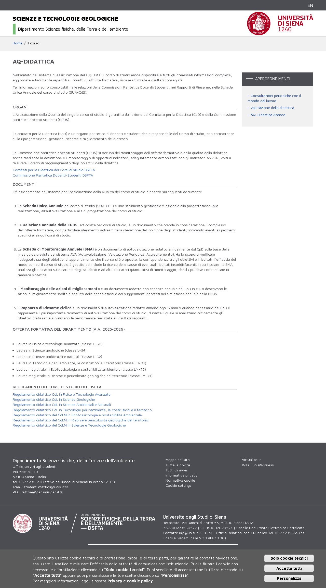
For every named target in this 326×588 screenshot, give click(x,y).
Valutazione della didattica (272, 107)
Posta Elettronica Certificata (281, 528)
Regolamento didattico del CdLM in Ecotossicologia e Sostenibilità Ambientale (77, 415)
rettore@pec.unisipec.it (40, 492)
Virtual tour (251, 459)
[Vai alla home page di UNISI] (280, 32)
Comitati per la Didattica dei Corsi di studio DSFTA (54, 170)
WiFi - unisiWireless (258, 465)
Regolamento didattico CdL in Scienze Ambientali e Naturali (62, 404)
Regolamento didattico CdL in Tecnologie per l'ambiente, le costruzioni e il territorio (82, 410)
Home (17, 43)
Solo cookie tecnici (289, 558)
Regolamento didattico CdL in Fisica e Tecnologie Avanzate (62, 394)
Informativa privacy (181, 475)
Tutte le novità (178, 465)
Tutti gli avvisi (177, 470)
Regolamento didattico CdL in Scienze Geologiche (54, 399)
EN (310, 5)
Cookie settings (179, 485)
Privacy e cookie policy (130, 581)
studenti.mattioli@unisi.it (44, 487)
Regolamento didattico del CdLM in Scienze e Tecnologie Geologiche (69, 425)
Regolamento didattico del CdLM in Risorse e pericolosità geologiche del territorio (80, 420)
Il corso (33, 43)
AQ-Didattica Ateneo (268, 114)
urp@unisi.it (188, 533)
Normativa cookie (180, 480)
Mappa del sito (178, 459)
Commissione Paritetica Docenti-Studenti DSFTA (53, 175)
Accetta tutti (289, 568)
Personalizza (289, 578)
